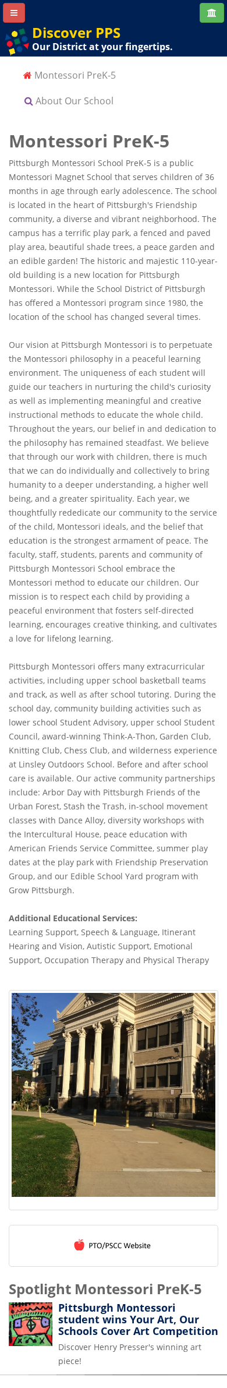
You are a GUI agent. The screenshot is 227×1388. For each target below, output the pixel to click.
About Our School (73, 100)
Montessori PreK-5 (74, 75)
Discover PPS (76, 32)
